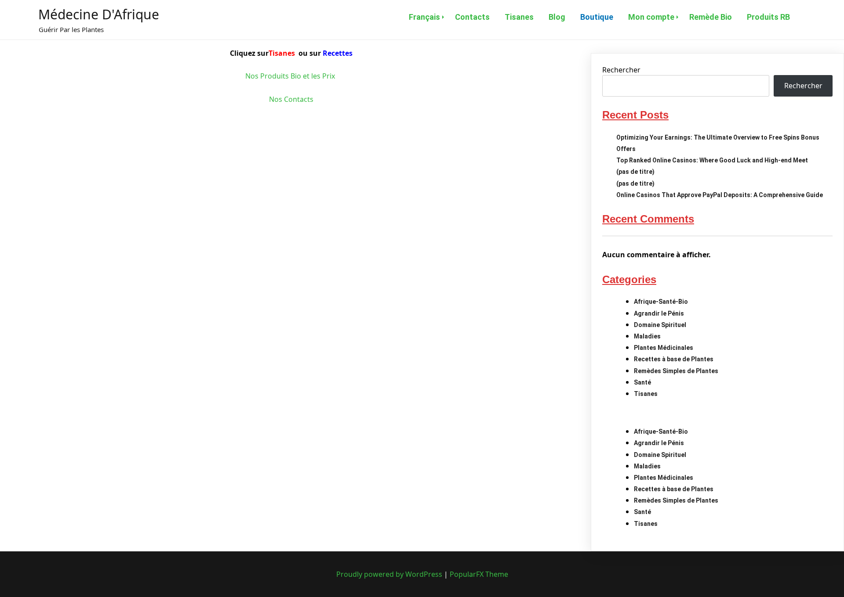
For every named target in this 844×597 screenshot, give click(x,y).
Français (424, 17)
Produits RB (768, 17)
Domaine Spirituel (660, 324)
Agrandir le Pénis (659, 313)
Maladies (647, 336)
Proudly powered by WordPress (390, 574)
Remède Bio (710, 17)
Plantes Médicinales (663, 347)
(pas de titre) (635, 171)
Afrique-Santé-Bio (661, 301)
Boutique (596, 17)
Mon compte (651, 17)
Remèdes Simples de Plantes (676, 370)
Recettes (338, 53)
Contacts (472, 17)
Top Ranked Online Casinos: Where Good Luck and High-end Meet (712, 160)
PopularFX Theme (479, 574)
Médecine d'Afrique (98, 14)
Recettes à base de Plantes (673, 359)
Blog (557, 17)
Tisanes (519, 17)
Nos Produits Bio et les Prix (291, 76)
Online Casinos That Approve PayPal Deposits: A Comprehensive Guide (719, 194)
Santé (642, 382)
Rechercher (621, 70)
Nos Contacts (291, 99)
